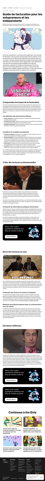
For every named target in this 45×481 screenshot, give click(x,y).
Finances (11, 461)
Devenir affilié (29, 466)
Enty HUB (28, 464)
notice (31, 478)
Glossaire (28, 472)
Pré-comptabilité (13, 466)
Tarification (28, 461)
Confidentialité (20, 478)
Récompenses (29, 470)
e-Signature (12, 467)
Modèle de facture (21, 469)
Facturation (12, 463)
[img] (4, 460)
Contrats (11, 464)
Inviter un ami (29, 467)
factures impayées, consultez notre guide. (29, 300)
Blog (27, 463)
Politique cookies (14, 478)
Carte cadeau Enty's (30, 469)
